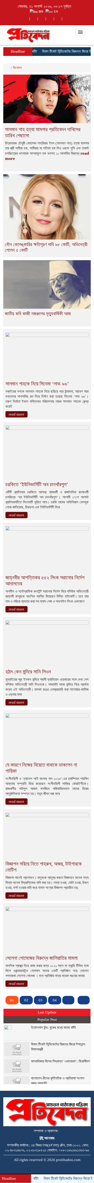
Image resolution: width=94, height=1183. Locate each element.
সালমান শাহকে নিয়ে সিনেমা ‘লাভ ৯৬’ (37, 384)
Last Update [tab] (47, 1012)
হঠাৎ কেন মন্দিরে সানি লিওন (28, 672)
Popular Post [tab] (47, 1019)
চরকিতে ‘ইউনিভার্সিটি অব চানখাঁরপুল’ (36, 484)
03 (40, 1000)
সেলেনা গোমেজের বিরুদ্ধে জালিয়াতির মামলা (41, 958)
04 (55, 1000)
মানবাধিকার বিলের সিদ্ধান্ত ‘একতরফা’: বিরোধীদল (60, 1061)
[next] (68, 1000)
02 (26, 1000)
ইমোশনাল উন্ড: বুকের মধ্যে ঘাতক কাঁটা (53, 1027)
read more (16, 414)
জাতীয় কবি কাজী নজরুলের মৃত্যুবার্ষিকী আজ (38, 313)
